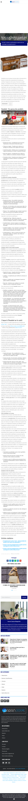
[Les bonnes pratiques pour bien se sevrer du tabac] (4, 649)
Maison (3, 684)
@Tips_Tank (4, 324)
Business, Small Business (7, 678)
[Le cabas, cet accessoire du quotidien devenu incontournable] (14, 574)
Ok (14, 799)
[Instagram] (8, 701)
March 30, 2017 (18, 327)
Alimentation (4, 675)
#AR (11, 326)
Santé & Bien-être (5, 693)
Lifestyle (3, 681)
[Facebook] (2, 701)
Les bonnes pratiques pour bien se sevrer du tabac (17, 648)
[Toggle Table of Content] (9, 104)
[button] (8, 561)
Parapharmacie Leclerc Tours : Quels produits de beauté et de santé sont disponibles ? (14, 541)
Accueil (3, 42)
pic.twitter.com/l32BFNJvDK (18, 326)
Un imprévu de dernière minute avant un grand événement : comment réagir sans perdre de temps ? (18, 657)
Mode (3, 687)
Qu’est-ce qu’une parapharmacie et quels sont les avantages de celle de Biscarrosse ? (14, 545)
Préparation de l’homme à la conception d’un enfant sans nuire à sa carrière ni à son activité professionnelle (18, 641)
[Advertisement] (14, 18)
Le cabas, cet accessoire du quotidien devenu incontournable (14, 585)
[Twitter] (5, 701)
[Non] (26, 797)
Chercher (24, 597)
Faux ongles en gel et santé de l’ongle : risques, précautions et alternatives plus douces (18, 665)
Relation (3, 690)
